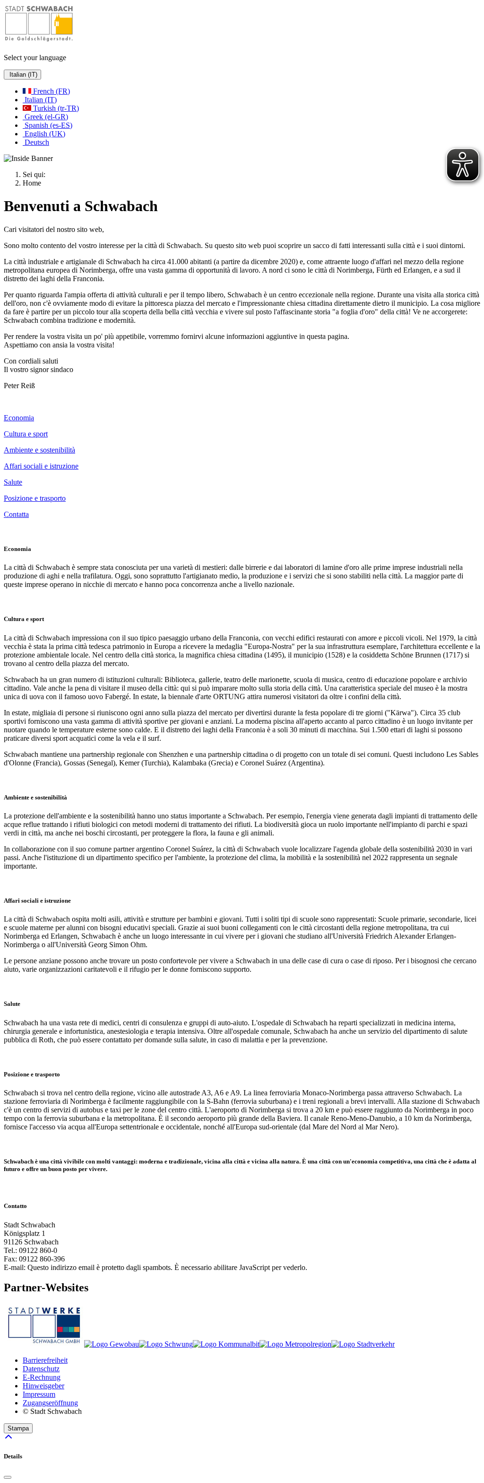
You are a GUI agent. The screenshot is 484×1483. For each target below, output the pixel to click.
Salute (13, 482)
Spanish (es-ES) (47, 125)
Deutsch (36, 142)
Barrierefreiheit (45, 1360)
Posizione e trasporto (35, 498)
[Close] (7, 1477)
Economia (19, 418)
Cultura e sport (26, 434)
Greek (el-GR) (45, 117)
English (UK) (44, 134)
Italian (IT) (22, 74)
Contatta (16, 514)
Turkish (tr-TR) (55, 108)
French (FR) (50, 91)
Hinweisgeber (43, 1386)
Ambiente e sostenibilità (39, 450)
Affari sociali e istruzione (41, 466)
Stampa (18, 1428)
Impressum (39, 1394)
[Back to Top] (8, 1437)
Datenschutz (41, 1369)
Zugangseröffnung (50, 1403)
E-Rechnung (41, 1377)
